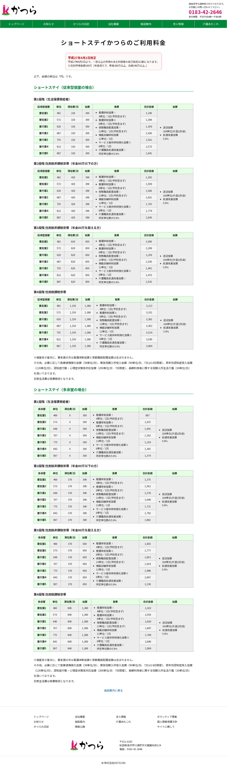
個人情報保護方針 (167, 721)
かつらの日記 (81, 24)
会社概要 (113, 24)
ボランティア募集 (167, 716)
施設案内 (146, 24)
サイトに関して (166, 726)
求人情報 (178, 24)
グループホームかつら (19, 10)
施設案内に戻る (113, 690)
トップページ (16, 24)
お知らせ (48, 24)
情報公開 (80, 726)
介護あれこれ (211, 24)
